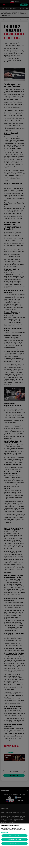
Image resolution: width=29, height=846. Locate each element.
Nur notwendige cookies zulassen (14, 839)
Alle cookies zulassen (14, 843)
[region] (14, 834)
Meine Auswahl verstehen (14, 835)
